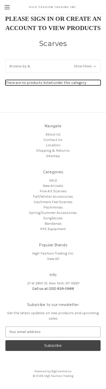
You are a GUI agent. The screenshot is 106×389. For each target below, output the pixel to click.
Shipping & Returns (53, 150)
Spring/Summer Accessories (53, 213)
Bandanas (53, 223)
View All (53, 259)
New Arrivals (53, 186)
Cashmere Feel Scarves (53, 202)
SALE (53, 180)
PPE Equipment (53, 229)
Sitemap (53, 156)
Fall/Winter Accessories (53, 196)
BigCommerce (61, 371)
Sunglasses (53, 218)
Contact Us (53, 140)
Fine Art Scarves (53, 191)
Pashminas (53, 207)
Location (53, 145)
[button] (53, 66)
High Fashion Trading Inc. (53, 253)
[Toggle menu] (7, 7)
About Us (53, 134)
